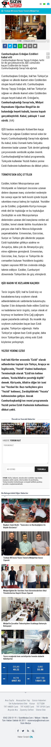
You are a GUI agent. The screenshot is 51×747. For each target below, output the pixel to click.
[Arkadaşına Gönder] (25, 46)
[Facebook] (5, 46)
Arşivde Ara (13, 710)
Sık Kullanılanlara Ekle (18, 703)
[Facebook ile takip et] (18, 731)
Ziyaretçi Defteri (27, 710)
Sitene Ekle (41, 710)
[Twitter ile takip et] (23, 731)
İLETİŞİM (40, 703)
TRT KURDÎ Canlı (27, 706)
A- (48, 57)
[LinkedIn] (15, 46)
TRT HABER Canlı (11, 706)
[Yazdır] (30, 46)
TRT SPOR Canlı (43, 706)
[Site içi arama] (33, 731)
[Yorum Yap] (35, 46)
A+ (48, 53)
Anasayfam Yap (23, 700)
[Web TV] (44, 4)
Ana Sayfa (9, 700)
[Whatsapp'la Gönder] (20, 46)
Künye (32, 703)
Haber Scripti (23, 737)
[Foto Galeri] (48, 4)
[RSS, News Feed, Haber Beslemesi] (28, 731)
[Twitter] (10, 46)
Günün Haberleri (39, 700)
